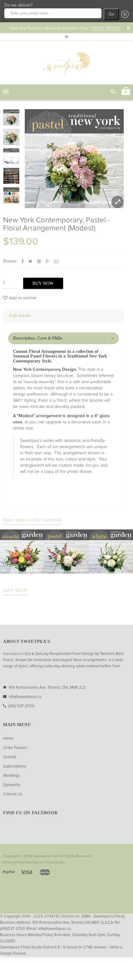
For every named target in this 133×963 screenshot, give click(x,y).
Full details (19, 315)
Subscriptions (14, 766)
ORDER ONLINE (105, 28)
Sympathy (11, 785)
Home (8, 739)
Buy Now (43, 283)
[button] (124, 14)
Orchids (9, 757)
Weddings (11, 776)
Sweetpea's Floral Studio (45, 862)
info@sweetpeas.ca (25, 697)
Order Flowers (15, 748)
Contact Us (12, 794)
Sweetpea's (42, 856)
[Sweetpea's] (66, 62)
